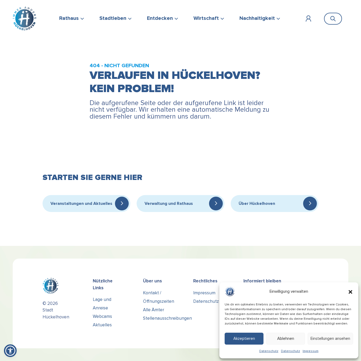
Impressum (310, 351)
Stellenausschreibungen (167, 318)
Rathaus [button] (69, 18)
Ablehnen (285, 338)
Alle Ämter (153, 310)
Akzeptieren (244, 338)
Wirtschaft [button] (206, 18)
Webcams (102, 316)
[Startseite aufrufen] (24, 18)
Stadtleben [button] (112, 18)
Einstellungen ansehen (330, 338)
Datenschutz (268, 351)
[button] (350, 291)
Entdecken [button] (160, 18)
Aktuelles (102, 325)
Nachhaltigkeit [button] (257, 18)
